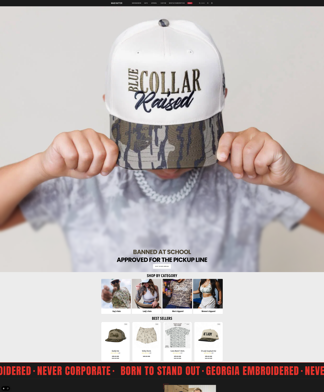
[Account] (208, 3)
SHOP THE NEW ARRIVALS (162, 266)
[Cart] (212, 3)
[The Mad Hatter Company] (119, 3)
